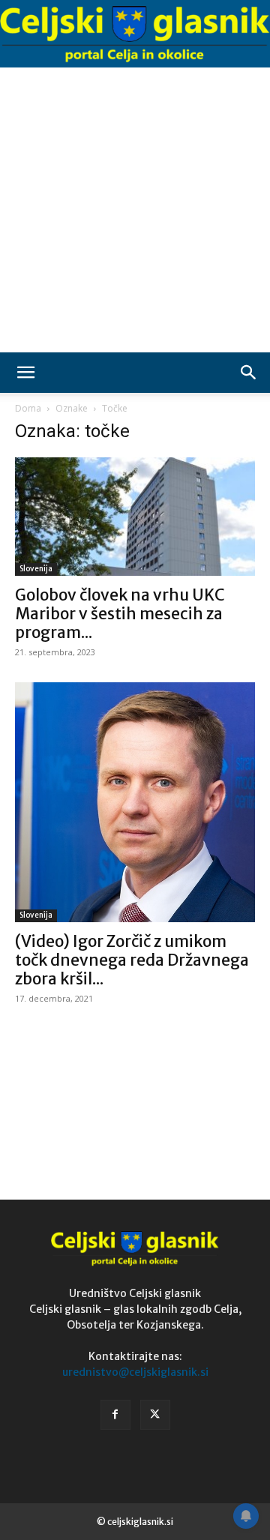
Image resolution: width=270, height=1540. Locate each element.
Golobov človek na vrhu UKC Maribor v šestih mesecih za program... (120, 614)
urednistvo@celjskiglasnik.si (135, 1372)
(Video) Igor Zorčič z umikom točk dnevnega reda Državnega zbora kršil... (132, 960)
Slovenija (36, 569)
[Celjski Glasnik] (135, 34)
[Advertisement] (135, 210)
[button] (26, 372)
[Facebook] (115, 1415)
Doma (28, 408)
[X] (155, 1415)
